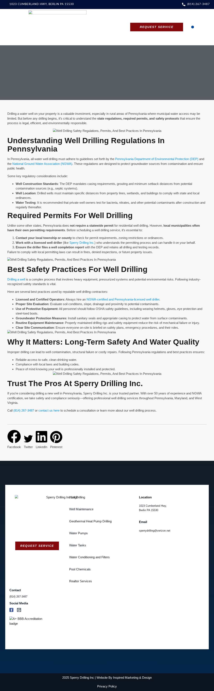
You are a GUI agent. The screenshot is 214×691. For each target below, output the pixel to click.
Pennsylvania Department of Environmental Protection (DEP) (156, 159)
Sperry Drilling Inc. (81, 242)
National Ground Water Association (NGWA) (42, 163)
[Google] (19, 610)
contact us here (49, 410)
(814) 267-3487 (23, 410)
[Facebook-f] (11, 610)
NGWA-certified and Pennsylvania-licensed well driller (123, 299)
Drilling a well (16, 279)
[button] (192, 27)
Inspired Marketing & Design (132, 677)
